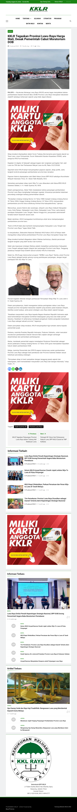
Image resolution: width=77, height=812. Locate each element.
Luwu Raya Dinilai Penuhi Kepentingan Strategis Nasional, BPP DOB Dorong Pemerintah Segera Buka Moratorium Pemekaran (46, 458)
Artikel (9, 706)
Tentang (26, 18)
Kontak (40, 24)
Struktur (47, 18)
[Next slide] (70, 2)
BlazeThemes (10, 809)
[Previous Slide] (67, 2)
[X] (16, 369)
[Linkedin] (20, 369)
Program (57, 18)
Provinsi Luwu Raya (36, 427)
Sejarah (37, 18)
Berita (48, 24)
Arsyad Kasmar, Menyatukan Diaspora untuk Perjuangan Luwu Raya (41, 661)
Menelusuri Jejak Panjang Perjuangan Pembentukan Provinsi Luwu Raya (43, 721)
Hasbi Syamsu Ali (20, 427)
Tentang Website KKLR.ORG (62, 807)
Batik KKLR (30, 24)
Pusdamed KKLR (14, 46)
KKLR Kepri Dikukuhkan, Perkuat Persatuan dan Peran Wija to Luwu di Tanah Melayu (53, 2)
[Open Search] (70, 21)
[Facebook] (9, 369)
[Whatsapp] (13, 369)
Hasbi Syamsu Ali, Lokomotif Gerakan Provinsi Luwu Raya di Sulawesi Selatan (44, 654)
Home (18, 18)
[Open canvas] (7, 21)
